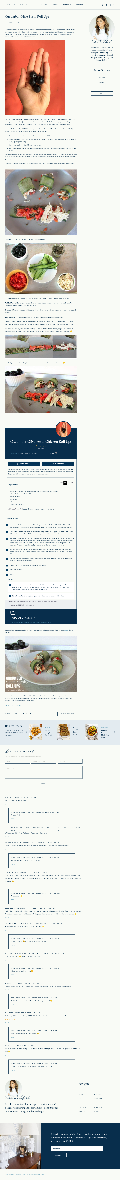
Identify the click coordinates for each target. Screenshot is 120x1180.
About (81, 1094)
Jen (6, 797)
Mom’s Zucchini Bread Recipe (76, 731)
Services (55, 4)
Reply (7, 804)
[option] (43, 732)
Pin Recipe (59, 464)
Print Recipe (24, 464)
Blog (81, 1098)
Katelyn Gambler (33, 1174)
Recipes (102, 77)
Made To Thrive (41, 1174)
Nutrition (102, 88)
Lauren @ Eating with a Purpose (20, 923)
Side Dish (104, 727)
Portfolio (67, 4)
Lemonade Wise (11, 872)
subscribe (59, 1155)
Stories (44, 4)
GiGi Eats (9, 1013)
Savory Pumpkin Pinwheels (48, 733)
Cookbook (98, 1098)
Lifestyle (102, 82)
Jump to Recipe (13, 22)
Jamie (7, 1046)
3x (72, 482)
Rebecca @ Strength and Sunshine (21, 953)
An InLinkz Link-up (13, 705)
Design (102, 93)
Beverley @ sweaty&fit (15, 908)
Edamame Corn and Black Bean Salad (105, 734)
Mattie (8, 983)
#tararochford (46, 622)
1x (65, 482)
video (66, 630)
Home (81, 1090)
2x (69, 482)
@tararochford (19, 622)
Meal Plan (98, 1094)
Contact (79, 4)
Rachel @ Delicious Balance (18, 842)
